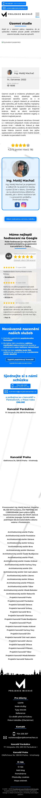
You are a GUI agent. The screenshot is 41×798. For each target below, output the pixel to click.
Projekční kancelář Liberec (20, 641)
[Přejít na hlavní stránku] (17, 14)
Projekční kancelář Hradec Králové (20, 626)
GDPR (20, 703)
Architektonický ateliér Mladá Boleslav (20, 590)
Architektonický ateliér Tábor (20, 587)
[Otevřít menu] (37, 14)
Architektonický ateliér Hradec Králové (20, 561)
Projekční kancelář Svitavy (20, 608)
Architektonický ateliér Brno (20, 547)
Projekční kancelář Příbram (20, 648)
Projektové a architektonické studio (26, 789)
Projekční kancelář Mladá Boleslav (20, 655)
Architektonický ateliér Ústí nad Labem (20, 572)
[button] (20, 53)
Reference (20, 713)
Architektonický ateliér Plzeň (20, 557)
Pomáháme (20, 774)
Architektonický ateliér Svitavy (20, 543)
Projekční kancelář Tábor (20, 652)
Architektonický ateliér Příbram (20, 583)
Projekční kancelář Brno (20, 612)
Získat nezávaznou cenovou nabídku (20, 219)
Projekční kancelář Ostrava (20, 605)
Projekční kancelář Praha (20, 597)
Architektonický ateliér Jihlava (20, 579)
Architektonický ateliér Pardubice (20, 536)
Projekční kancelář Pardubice (20, 601)
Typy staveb (20, 710)
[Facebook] (17, 204)
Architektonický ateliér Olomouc (20, 550)
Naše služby (20, 706)
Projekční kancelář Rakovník (20, 659)
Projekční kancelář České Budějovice (21, 619)
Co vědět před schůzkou (20, 717)
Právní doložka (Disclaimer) (20, 720)
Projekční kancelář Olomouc (20, 616)
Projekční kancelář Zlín (21, 634)
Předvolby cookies (20, 777)
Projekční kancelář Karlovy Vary (20, 630)
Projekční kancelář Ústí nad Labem (20, 637)
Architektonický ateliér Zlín (20, 568)
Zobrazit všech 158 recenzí (24, 260)
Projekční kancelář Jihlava (20, 645)
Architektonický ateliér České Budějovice (20, 554)
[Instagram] (23, 204)
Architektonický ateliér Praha (20, 532)
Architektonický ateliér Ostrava (20, 539)
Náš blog (20, 770)
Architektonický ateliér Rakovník (20, 594)
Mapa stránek (20, 781)
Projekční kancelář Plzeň (20, 623)
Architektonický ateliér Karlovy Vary (20, 565)
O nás (20, 767)
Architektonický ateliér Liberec (20, 576)
